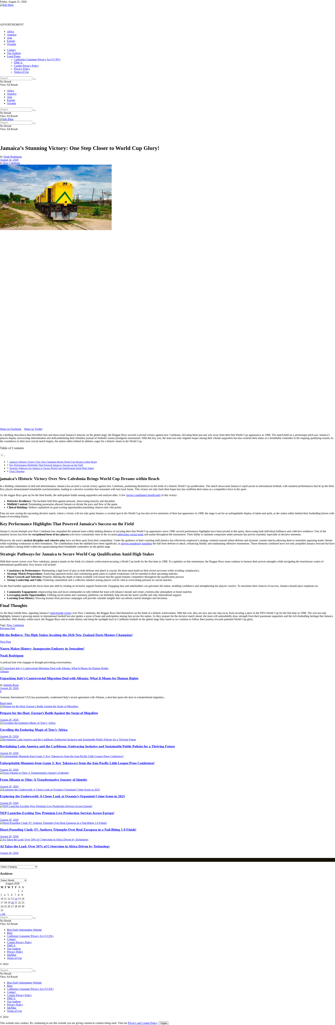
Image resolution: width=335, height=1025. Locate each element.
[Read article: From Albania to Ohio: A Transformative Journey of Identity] (167, 773)
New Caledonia (11, 162)
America (11, 34)
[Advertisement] (63, 14)
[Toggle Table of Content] (2, 455)
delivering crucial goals (130, 534)
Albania (4, 671)
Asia (9, 37)
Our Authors (14, 53)
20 (12, 902)
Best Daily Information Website (24, 929)
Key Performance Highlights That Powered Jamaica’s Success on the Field (46, 465)
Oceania (11, 44)
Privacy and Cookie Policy (142, 1023)
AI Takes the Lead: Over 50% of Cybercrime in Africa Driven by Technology (55, 846)
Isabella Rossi (11, 685)
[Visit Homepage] (6, 4)
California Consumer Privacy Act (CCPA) (37, 59)
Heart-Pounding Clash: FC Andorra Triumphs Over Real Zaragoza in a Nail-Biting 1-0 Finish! (68, 829)
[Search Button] (34, 79)
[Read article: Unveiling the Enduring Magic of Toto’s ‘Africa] (167, 723)
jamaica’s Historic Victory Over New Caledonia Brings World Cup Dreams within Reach (53, 461)
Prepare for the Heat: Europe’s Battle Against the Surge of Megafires (49, 713)
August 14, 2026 (9, 159)
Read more (6, 703)
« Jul (2, 913)
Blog (9, 932)
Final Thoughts (16, 471)
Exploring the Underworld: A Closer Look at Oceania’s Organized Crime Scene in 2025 (62, 796)
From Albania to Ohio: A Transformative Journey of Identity (43, 779)
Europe (11, 40)
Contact (11, 50)
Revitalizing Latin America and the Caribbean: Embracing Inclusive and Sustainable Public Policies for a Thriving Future (87, 746)
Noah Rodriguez (12, 156)
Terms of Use (21, 72)
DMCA (18, 62)
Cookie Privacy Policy (26, 65)
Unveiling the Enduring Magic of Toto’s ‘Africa (34, 730)
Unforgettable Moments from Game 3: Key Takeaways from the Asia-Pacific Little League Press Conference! (77, 763)
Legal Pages (13, 56)
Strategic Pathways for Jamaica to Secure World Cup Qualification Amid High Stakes (51, 468)
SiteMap (11, 954)
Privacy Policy (22, 68)
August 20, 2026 (9, 688)
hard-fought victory (61, 612)
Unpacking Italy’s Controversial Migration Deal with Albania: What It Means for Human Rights (69, 678)
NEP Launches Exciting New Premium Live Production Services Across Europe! (57, 813)
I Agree (163, 1023)
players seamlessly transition (136, 543)
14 (15, 898)
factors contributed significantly (143, 495)
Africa (10, 31)
